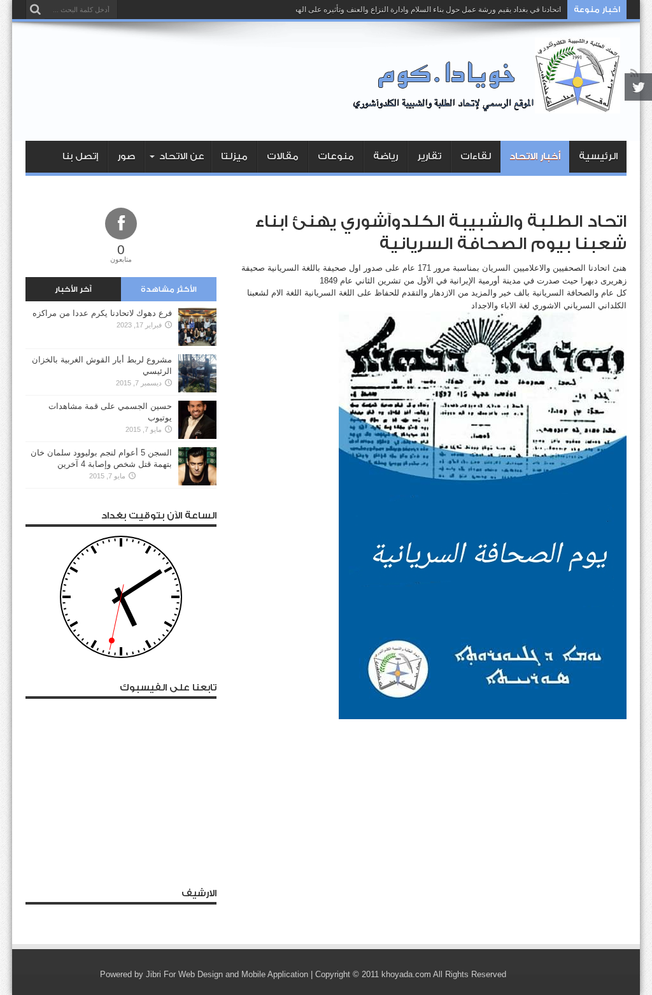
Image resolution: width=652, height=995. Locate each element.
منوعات (336, 156)
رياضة (385, 156)
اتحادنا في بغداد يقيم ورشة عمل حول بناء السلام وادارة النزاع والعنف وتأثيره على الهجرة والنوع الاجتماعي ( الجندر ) (380, 9)
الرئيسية (598, 156)
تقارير (429, 156)
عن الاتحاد (181, 156)
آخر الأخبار (73, 289)
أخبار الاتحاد (534, 156)
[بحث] (35, 9)
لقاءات (475, 156)
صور (126, 156)
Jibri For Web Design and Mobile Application (227, 974)
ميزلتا (234, 156)
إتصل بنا (80, 156)
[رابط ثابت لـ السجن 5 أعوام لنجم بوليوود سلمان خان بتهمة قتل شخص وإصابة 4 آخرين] (197, 482)
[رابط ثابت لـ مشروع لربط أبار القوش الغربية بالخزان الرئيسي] (197, 389)
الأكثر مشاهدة (169, 289)
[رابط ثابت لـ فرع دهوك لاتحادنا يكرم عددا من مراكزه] (197, 343)
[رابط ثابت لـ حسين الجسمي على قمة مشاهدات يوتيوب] (197, 436)
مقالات (283, 156)
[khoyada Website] (490, 109)
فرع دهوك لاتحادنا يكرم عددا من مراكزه (102, 313)
